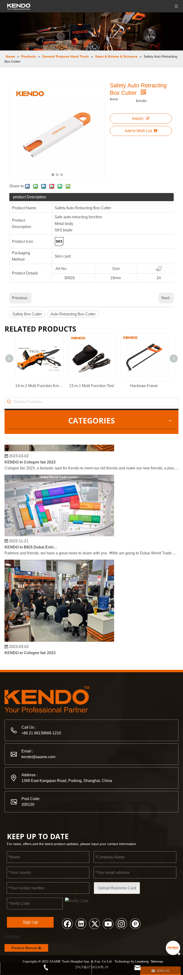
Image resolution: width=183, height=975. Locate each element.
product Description (29, 197)
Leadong (142, 961)
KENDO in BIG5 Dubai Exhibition (31, 544)
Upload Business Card (117, 888)
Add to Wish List (138, 131)
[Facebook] (67, 923)
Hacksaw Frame (144, 386)
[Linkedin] (80, 923)
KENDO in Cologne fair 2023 (30, 459)
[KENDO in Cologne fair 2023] (59, 447)
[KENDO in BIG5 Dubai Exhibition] (59, 532)
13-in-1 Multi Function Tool (91, 386)
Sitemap (157, 961)
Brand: (114, 99)
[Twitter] (94, 923)
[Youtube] (108, 923)
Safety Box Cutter (27, 314)
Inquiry (137, 118)
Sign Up (30, 922)
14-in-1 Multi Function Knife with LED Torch (39, 386)
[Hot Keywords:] (9, 402)
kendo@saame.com (38, 757)
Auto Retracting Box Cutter (73, 314)
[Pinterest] (135, 923)
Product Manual (24, 948)
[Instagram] (121, 923)
